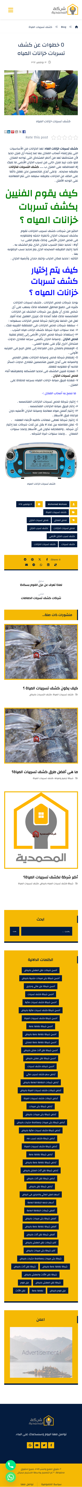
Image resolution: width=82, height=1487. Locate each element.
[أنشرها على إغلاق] (39, 559)
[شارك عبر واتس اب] (41, 564)
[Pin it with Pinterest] (12, 131)
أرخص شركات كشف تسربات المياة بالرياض (40, 1090)
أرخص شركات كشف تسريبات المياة (41, 1098)
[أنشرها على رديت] (25, 559)
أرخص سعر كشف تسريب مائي (40, 1074)
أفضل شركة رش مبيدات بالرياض (40, 1218)
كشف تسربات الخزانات (44, 544)
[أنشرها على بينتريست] (32, 559)
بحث (14, 931)
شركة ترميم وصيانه (64, 778)
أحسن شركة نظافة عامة (41, 1026)
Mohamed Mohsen (57, 504)
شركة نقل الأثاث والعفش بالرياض (40, 1274)
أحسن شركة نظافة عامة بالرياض (40, 1034)
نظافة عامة (37, 1290)
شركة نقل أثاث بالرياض (25, 1266)
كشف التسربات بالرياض (40, 694)
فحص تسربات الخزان (65, 376)
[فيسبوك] (51, 1445)
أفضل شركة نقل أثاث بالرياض (41, 1234)
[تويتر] (44, 1445)
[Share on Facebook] (24, 131)
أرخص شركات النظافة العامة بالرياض (40, 1082)
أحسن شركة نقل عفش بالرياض (41, 1058)
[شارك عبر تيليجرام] (33, 564)
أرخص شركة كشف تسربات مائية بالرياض (40, 1130)
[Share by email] (5, 131)
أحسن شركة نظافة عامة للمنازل (40, 1042)
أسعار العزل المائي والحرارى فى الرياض (40, 1194)
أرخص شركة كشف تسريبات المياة (40, 1146)
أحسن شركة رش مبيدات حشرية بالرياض (40, 978)
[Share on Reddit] (16, 131)
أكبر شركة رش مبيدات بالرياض (40, 1250)
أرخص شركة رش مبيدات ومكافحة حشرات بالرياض (41, 1122)
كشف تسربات (68, 544)
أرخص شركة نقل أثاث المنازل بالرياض (40, 1170)
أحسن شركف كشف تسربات (40, 1066)
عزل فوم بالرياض (58, 1290)
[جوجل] (30, 1445)
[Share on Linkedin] (8, 131)
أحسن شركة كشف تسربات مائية (40, 1002)
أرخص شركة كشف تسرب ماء (41, 1138)
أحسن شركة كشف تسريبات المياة (40, 1018)
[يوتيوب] (37, 1445)
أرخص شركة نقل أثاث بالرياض (41, 1178)
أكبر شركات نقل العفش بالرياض (40, 1242)
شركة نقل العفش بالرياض (48, 1282)
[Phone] (11, 1465)
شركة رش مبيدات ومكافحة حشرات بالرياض (41, 1258)
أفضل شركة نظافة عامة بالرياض (40, 1226)
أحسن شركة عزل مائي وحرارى (40, 986)
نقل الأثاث (20, 1290)
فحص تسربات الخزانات (64, 528)
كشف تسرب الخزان (39, 528)
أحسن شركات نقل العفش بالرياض (40, 970)
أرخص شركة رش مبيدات (40, 1106)
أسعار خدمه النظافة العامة (40, 1202)
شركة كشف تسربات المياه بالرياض (56, 883)
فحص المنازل (60, 520)
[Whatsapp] (11, 1477)
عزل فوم (24, 1282)
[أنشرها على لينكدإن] (48, 564)
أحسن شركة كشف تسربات (41, 994)
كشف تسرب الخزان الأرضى (62, 536)
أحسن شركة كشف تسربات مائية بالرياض (40, 1010)
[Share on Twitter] (20, 131)
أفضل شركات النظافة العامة (41, 1210)
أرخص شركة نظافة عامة (40, 1154)
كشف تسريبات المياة (56, 512)
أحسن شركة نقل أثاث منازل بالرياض (41, 1050)
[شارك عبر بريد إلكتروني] (26, 564)
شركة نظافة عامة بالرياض (55, 1266)
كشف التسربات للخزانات (24, 167)
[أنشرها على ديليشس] (55, 564)
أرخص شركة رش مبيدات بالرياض (40, 1114)
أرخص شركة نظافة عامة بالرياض (40, 1162)
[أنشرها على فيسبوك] (47, 559)
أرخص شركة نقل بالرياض (40, 1186)
